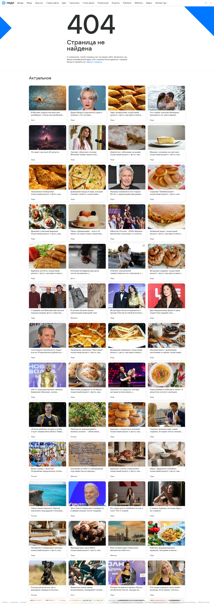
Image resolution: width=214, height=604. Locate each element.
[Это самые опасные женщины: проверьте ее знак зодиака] (166, 104)
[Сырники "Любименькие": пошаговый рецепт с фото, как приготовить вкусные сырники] (166, 183)
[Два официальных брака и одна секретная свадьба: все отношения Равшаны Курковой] (166, 302)
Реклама (23, 602)
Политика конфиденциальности (156, 602)
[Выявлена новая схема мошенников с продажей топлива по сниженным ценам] (87, 579)
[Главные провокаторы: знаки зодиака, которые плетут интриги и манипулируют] (166, 420)
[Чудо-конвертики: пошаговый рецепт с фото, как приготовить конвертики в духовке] (126, 104)
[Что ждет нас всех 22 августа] (47, 143)
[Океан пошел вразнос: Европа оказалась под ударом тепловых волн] (47, 499)
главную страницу (93, 62)
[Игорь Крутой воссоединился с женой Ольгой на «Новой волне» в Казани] (126, 302)
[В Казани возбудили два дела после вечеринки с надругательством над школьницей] (87, 262)
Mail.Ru (5, 602)
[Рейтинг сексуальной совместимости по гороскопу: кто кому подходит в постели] (126, 262)
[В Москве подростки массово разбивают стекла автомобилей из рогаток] (47, 104)
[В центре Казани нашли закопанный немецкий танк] (87, 302)
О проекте (115, 602)
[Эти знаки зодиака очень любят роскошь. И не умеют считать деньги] (166, 579)
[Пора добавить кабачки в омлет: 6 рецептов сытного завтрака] (166, 381)
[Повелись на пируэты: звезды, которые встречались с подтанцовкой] (126, 381)
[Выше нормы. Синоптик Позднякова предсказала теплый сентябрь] (47, 460)
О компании (14, 602)
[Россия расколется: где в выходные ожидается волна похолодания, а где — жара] (47, 579)
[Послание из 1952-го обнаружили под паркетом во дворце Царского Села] (87, 460)
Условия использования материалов (183, 602)
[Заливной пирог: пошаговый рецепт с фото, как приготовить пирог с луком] (166, 222)
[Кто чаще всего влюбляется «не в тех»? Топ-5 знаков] (126, 499)
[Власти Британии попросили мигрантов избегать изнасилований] (126, 539)
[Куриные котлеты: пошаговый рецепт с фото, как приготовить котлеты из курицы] (47, 262)
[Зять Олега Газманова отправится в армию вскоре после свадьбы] (87, 499)
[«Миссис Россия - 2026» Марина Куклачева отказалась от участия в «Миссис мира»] (126, 222)
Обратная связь (204, 602)
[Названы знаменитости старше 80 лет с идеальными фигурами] (126, 183)
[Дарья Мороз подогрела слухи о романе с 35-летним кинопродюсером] (87, 104)
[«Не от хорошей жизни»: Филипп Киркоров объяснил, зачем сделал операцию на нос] (47, 381)
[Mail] (3, 3)
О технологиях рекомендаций (132, 602)
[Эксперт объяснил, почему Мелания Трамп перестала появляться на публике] (87, 143)
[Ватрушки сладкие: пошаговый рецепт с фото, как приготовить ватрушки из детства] (166, 262)
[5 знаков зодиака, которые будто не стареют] (166, 499)
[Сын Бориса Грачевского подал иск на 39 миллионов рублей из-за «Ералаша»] (47, 341)
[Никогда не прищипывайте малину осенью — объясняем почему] (87, 420)
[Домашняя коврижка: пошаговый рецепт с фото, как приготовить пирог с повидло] (126, 341)
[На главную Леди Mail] (9, 3)
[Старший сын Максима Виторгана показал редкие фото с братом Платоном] (47, 302)
